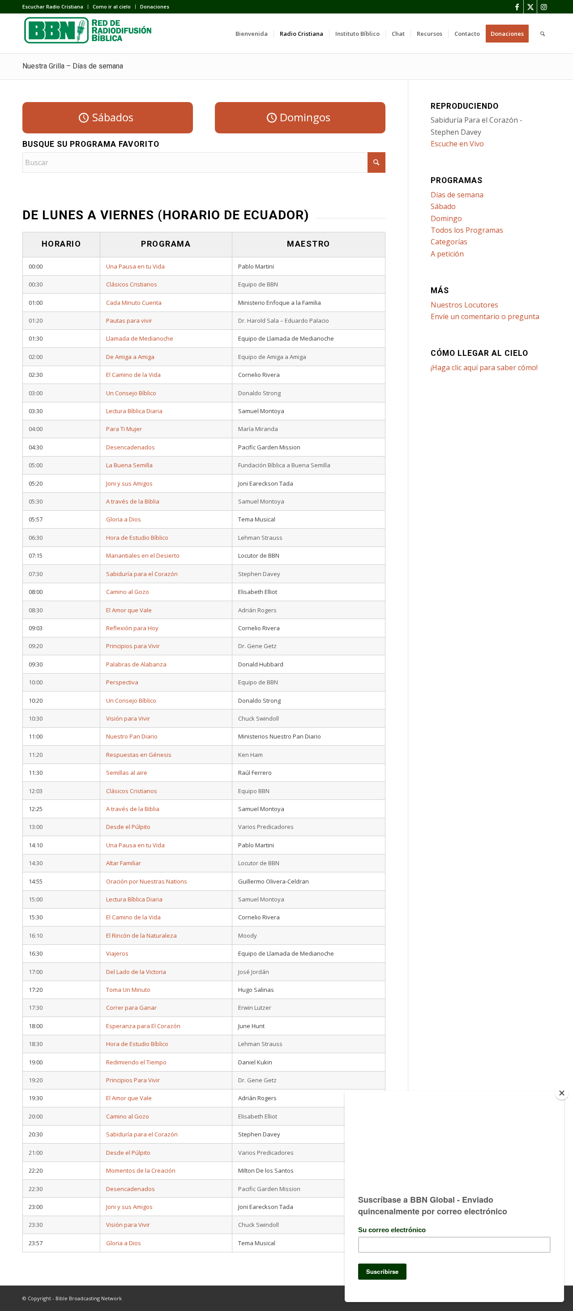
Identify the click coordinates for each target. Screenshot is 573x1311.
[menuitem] (55, 6)
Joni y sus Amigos (129, 483)
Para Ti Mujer (124, 429)
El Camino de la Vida (133, 375)
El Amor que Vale (129, 610)
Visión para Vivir (128, 718)
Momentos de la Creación (140, 1170)
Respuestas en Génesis (138, 755)
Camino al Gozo (127, 592)
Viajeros (117, 953)
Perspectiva (122, 682)
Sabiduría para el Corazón (142, 574)
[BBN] (89, 33)
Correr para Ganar (131, 1008)
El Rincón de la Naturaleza (141, 935)
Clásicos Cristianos (131, 284)
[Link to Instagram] (544, 6)
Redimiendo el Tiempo (136, 1062)
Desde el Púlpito (128, 827)
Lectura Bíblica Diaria (134, 411)
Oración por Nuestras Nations (146, 881)
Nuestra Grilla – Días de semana (72, 66)
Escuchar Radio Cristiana (52, 6)
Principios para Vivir (133, 646)
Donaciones (154, 6)
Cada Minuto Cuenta (134, 303)
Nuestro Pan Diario (132, 736)
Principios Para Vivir (133, 1080)
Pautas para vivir (129, 320)
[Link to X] (530, 6)
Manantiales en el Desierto (143, 555)
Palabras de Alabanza (136, 664)
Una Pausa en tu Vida (135, 266)
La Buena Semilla (129, 465)
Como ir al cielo (112, 6)
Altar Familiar (123, 863)
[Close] (562, 1093)
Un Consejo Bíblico (131, 393)
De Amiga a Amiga (130, 357)
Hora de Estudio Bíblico (137, 538)
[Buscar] (543, 33)
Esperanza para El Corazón (143, 1026)
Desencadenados (130, 447)
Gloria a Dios (123, 519)
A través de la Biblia (132, 501)
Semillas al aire (126, 773)
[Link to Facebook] (516, 6)
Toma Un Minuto (128, 990)
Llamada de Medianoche (139, 338)
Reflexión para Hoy (132, 628)
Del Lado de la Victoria (136, 972)
